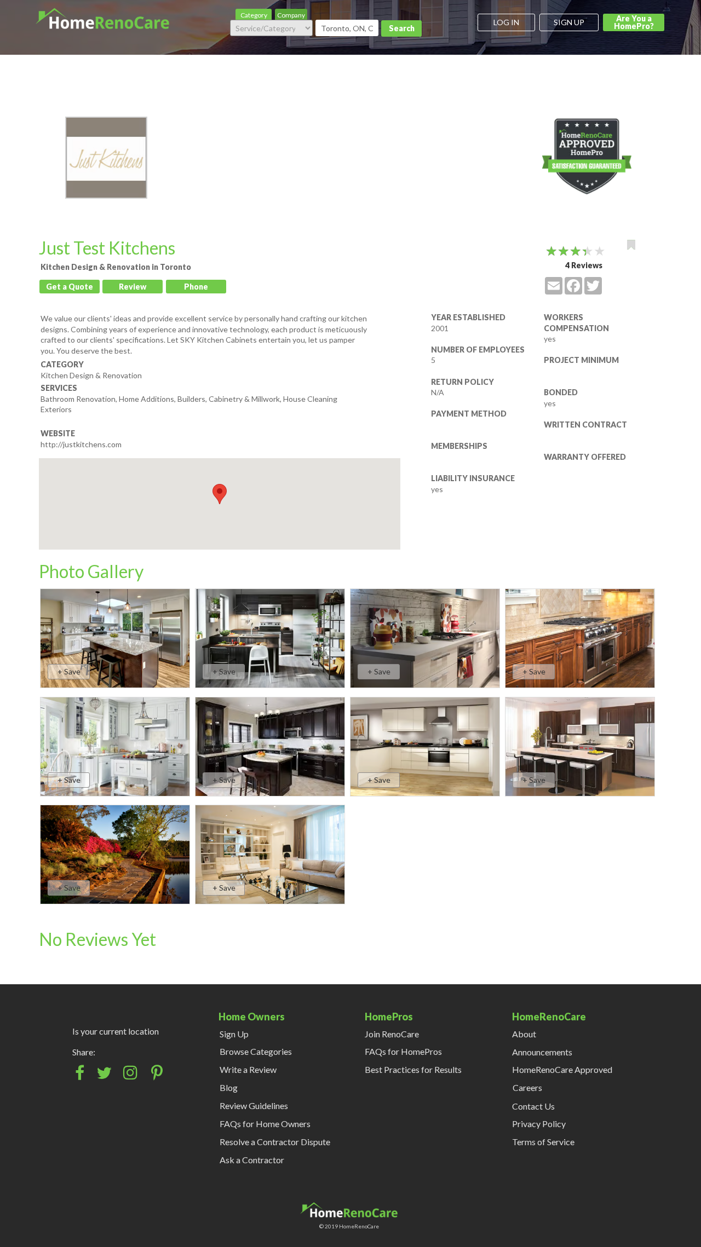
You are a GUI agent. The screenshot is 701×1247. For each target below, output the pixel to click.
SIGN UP (569, 22)
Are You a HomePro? (634, 22)
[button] (219, 494)
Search (402, 28)
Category (253, 15)
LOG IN (506, 22)
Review (132, 286)
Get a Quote (69, 286)
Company (291, 15)
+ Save (69, 671)
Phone (196, 286)
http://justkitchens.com (81, 444)
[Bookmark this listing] (631, 245)
